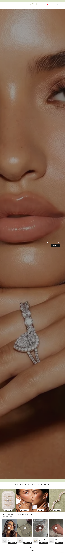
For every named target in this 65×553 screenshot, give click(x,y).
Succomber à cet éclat (12, 542)
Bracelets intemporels (57, 510)
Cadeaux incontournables (24, 510)
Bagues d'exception (8, 510)
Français (53, 4)
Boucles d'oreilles (40, 510)
